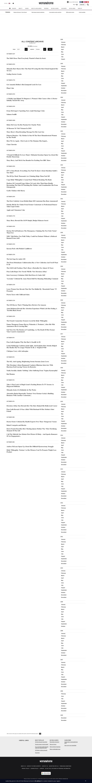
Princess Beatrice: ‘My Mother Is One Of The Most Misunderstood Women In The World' (32, 136)
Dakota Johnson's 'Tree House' (20, 12)
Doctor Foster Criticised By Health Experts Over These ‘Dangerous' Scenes (32, 421)
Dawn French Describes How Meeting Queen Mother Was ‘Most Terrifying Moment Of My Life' (32, 430)
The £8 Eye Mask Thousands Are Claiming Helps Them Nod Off (28, 176)
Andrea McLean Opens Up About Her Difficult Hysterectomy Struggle (30, 446)
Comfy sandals (82, 12)
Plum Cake (10, 88)
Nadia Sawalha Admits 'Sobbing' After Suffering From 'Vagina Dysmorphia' (32, 370)
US (40, 733)
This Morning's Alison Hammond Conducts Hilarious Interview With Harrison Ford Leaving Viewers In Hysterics (30, 366)
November (63, 90)
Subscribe (82, 4)
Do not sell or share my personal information (57, 768)
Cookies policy (35, 768)
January (63, 42)
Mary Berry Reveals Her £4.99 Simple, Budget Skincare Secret (27, 220)
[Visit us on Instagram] (84, 2)
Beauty (20, 8)
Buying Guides (55, 8)
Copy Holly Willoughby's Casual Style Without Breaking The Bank (29, 180)
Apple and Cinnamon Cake (16, 210)
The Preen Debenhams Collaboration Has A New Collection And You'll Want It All (32, 263)
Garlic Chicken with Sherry (16, 190)
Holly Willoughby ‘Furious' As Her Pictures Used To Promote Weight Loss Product (31, 451)
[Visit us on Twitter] (82, 2)
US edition (38, 781)
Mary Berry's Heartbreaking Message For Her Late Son (25, 132)
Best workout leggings (55, 746)
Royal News (72, 8)
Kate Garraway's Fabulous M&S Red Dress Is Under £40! (26, 275)
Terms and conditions (65, 766)
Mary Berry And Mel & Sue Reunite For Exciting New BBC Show (29, 160)
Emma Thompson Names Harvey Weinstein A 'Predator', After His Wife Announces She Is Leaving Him (31, 325)
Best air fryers (53, 744)
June (62, 54)
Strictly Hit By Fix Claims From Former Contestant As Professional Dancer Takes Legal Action (32, 205)
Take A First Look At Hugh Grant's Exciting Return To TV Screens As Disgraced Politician (30, 385)
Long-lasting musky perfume (55, 12)
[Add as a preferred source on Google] (46, 773)
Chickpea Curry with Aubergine (17, 351)
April (62, 49)
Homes (27, 8)
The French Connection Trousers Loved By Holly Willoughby (27, 321)
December (63, 93)
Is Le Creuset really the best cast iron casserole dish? (41, 747)
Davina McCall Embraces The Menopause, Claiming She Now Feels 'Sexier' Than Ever (32, 232)
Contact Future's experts (34, 766)
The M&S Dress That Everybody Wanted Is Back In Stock (26, 58)
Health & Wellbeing (36, 8)
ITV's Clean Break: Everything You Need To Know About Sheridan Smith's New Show (32, 172)
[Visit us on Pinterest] (86, 2)
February (63, 44)
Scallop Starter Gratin (14, 74)
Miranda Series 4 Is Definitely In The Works (21, 390)
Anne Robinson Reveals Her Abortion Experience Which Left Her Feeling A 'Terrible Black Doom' (32, 309)
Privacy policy (25, 768)
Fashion (14, 8)
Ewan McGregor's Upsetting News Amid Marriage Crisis (26, 111)
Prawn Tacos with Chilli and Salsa (18, 294)
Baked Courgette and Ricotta (16, 425)
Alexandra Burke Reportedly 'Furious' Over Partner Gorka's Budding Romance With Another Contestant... (30, 394)
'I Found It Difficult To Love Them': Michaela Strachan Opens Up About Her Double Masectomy (32, 156)
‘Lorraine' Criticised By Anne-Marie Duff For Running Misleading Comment (32, 279)
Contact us (45, 766)
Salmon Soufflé (12, 114)
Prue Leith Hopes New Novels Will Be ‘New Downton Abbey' (27, 271)
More (79, 8)
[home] (10, 8)
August (63, 59)
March (62, 47)
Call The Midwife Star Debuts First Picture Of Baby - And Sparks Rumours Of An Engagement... (32, 435)
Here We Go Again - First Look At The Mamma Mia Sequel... (27, 141)
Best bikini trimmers (54, 742)
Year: (14, 49)
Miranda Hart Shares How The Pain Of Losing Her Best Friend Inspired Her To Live (32, 70)
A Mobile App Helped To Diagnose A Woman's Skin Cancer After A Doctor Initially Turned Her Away (32, 99)
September (64, 85)
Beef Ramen (11, 374)
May (62, 51)
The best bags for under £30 (16, 259)
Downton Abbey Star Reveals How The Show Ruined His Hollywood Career (32, 406)
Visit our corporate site (63, 778)
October (63, 88)
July (62, 56)
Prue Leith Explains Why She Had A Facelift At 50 (23, 342)
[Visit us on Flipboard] (88, 2)
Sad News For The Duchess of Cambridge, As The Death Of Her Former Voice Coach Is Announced (31, 331)
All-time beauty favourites (41, 742)
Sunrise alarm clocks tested (41, 744)
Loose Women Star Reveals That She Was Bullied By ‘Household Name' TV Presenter (32, 290)
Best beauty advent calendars (38, 12)
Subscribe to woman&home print (71, 742)
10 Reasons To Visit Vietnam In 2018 (19, 128)
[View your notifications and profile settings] (13, 3)
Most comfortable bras (55, 749)
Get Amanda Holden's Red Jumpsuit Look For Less (24, 84)
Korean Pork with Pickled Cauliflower (19, 248)
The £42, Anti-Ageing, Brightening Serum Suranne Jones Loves (28, 361)
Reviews (46, 8)
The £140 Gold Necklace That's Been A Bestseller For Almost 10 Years (30, 268)
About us (23, 766)
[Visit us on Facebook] (80, 2)
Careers (42, 768)
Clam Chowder (12, 144)
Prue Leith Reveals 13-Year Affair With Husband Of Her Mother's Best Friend (30, 410)
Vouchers (63, 8)
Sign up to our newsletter (70, 745)
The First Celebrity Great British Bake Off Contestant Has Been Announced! (32, 201)
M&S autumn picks (70, 12)
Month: (32, 49)
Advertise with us (53, 766)
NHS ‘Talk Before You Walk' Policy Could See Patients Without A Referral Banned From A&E (32, 237)
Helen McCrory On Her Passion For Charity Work (24, 125)
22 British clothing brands (41, 750)
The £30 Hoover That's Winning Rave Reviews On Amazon (26, 305)
